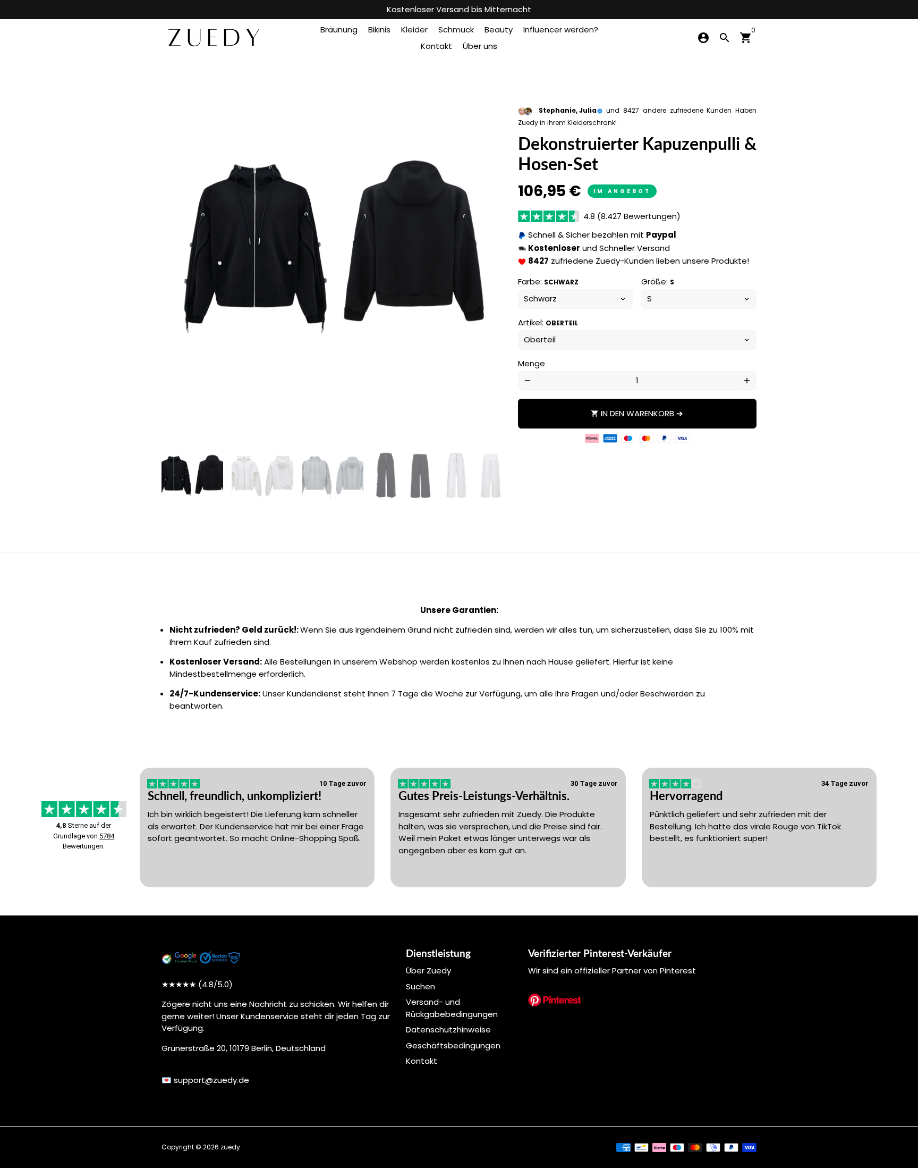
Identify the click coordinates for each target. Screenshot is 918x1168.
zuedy (230, 1147)
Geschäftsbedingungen (453, 1045)
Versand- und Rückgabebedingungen (452, 1008)
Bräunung (339, 29)
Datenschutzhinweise (448, 1029)
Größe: (657, 281)
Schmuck (456, 29)
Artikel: (548, 322)
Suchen (420, 986)
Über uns (480, 46)
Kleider (414, 29)
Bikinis (379, 29)
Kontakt (436, 46)
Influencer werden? (560, 29)
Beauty (498, 29)
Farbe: (548, 281)
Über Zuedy (428, 970)
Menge (531, 363)
